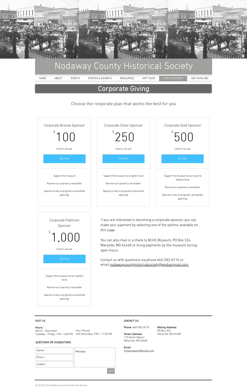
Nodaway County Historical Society (124, 66)
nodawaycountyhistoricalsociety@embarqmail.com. (149, 265)
